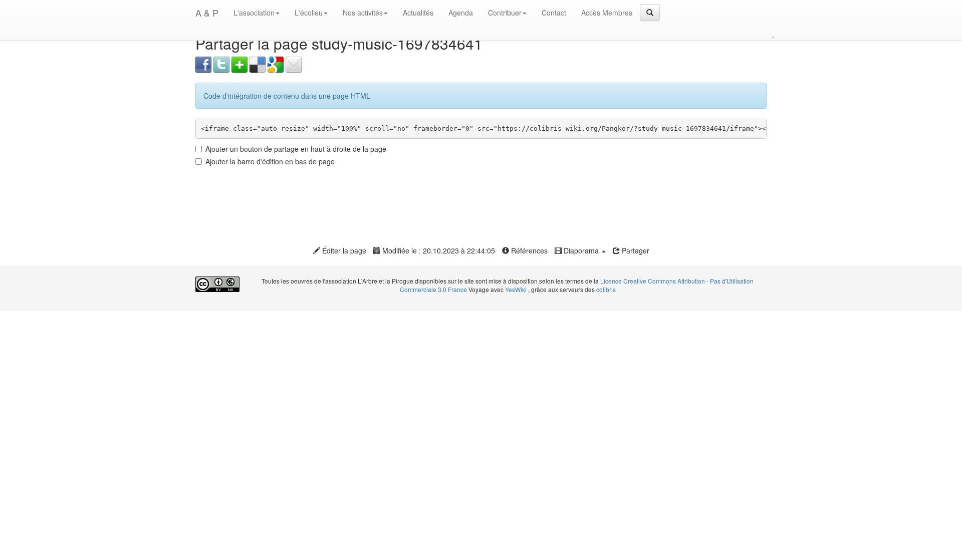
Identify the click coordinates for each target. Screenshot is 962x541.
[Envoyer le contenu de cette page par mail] (294, 64)
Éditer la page (343, 250)
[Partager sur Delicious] (258, 64)
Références (528, 250)
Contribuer (505, 13)
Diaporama (581, 250)
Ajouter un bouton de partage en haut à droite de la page (295, 149)
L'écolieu (309, 13)
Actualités (418, 13)
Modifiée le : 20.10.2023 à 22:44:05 (437, 250)
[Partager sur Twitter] (221, 64)
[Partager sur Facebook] (203, 64)
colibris (606, 289)
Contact (554, 13)
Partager (634, 250)
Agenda (460, 13)
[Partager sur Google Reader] (276, 64)
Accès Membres (606, 13)
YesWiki (516, 289)
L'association (254, 13)
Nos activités (363, 13)
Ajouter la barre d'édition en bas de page (270, 161)
